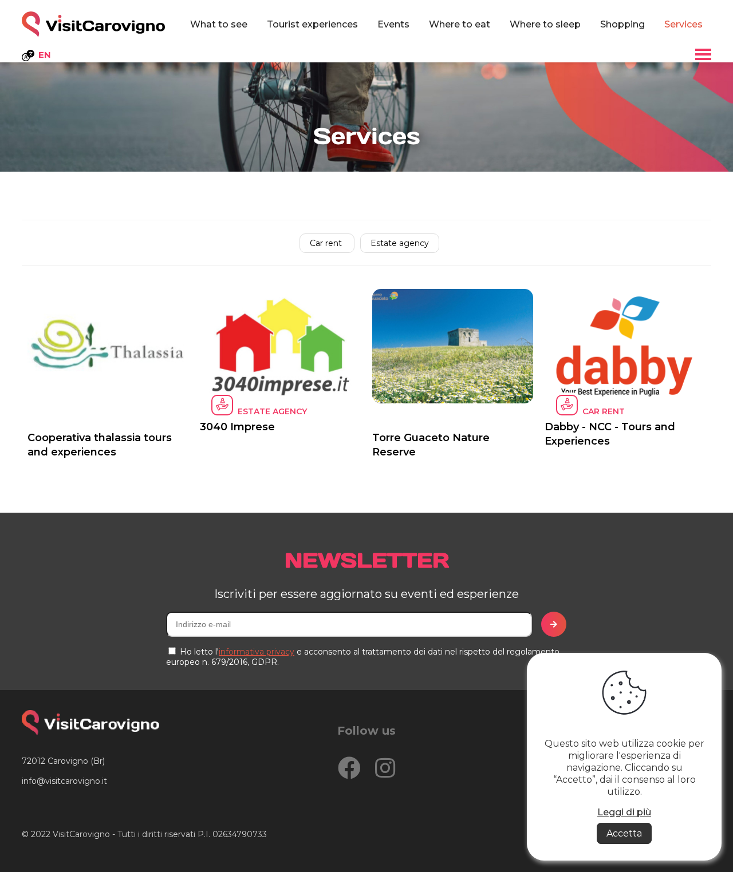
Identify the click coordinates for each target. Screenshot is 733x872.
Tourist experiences (312, 24)
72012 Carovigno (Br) (63, 761)
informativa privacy (256, 652)
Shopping (622, 24)
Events (393, 24)
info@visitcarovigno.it (64, 781)
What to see (218, 24)
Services (683, 24)
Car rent (327, 243)
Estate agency (400, 243)
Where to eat (459, 24)
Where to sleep (545, 24)
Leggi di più (624, 812)
